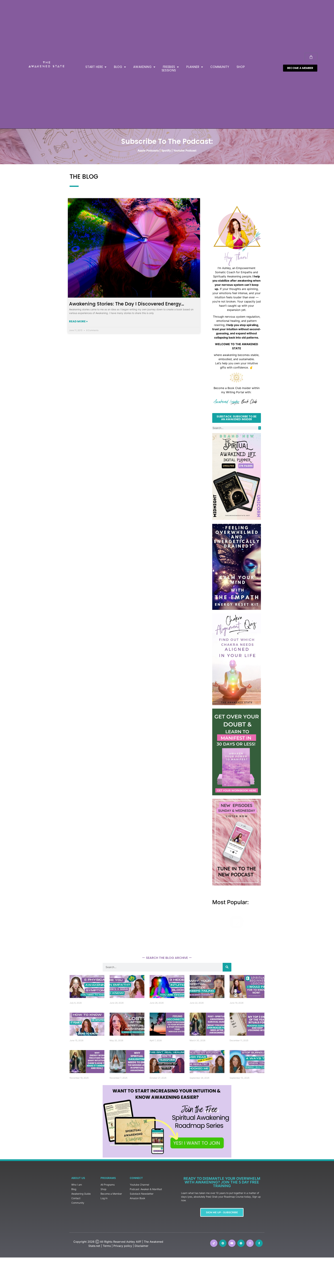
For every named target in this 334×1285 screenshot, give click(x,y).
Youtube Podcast (184, 150)
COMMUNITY (219, 67)
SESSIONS (169, 70)
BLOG (118, 67)
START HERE (94, 67)
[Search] (259, 428)
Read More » (78, 321)
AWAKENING (142, 67)
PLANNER (192, 67)
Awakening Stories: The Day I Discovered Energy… (126, 304)
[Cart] (311, 57)
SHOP (241, 67)
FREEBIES (169, 67)
